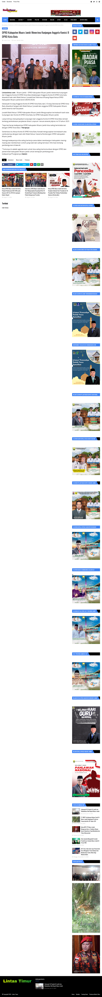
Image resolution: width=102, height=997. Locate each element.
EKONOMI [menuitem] (44, 20)
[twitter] (94, 1)
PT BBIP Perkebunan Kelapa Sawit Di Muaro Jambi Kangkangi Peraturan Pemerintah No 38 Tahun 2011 (90, 819)
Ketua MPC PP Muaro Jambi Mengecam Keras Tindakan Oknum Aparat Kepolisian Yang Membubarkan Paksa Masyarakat (90, 830)
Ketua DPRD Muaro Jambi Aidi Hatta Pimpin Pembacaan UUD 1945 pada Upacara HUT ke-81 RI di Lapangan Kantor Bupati (11, 192)
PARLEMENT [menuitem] (74, 20)
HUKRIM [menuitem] (29, 20)
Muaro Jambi (19, 160)
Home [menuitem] (5, 20)
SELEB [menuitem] (66, 20)
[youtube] (75, 38)
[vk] (86, 32)
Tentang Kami (84, 994)
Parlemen (10, 25)
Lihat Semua (5, 208)
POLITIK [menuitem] (37, 20)
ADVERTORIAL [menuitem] (84, 20)
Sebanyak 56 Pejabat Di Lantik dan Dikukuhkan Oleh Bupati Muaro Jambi (90, 810)
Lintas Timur (7, 40)
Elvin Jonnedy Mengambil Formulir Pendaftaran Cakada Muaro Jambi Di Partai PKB (90, 841)
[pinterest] (99, 1)
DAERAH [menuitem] (20, 20)
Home (73, 994)
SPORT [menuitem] (59, 20)
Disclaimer (9, 1)
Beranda (4, 25)
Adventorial (10, 160)
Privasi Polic (16, 1)
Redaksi (78, 994)
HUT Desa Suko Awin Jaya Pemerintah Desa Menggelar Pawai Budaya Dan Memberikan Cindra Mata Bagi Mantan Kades (90, 852)
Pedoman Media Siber (94, 994)
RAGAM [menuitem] (52, 20)
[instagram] (97, 1)
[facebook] (91, 1)
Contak (3, 1)
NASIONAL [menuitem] (12, 20)
